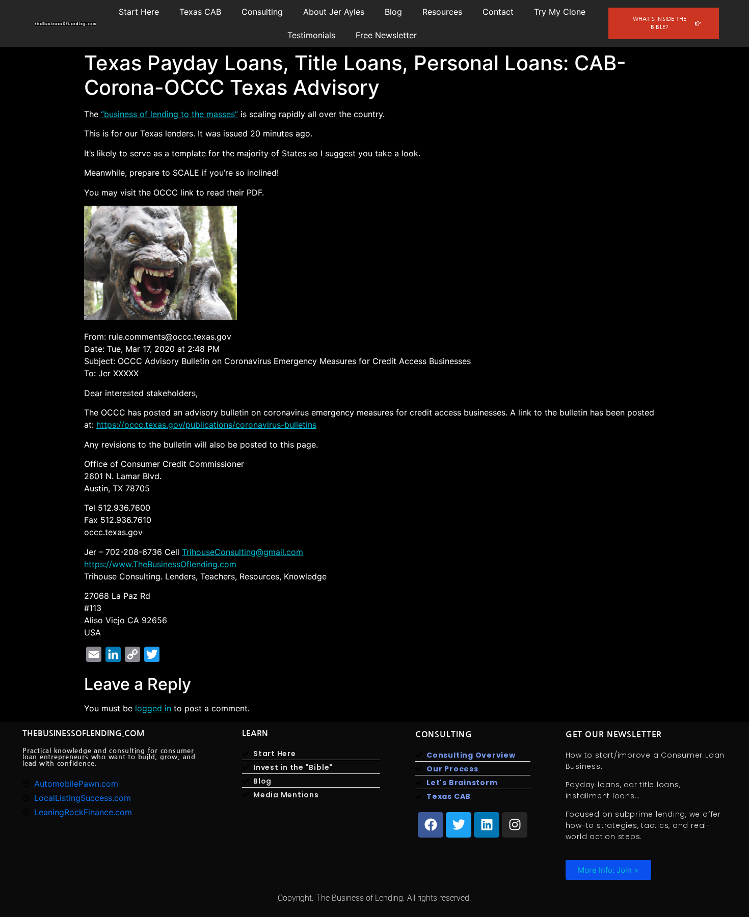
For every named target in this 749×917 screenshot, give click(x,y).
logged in (153, 708)
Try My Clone (559, 12)
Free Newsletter (386, 35)
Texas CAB (200, 12)
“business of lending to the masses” (169, 114)
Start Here (139, 12)
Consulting (262, 12)
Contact (498, 12)
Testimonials (311, 35)
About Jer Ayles (333, 12)
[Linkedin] (486, 825)
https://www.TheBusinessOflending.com (160, 564)
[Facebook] (430, 825)
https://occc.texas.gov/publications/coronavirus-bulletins (206, 425)
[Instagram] (514, 825)
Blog (393, 12)
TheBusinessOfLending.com (83, 733)
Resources (442, 12)
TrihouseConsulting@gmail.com (242, 552)
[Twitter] (458, 825)
